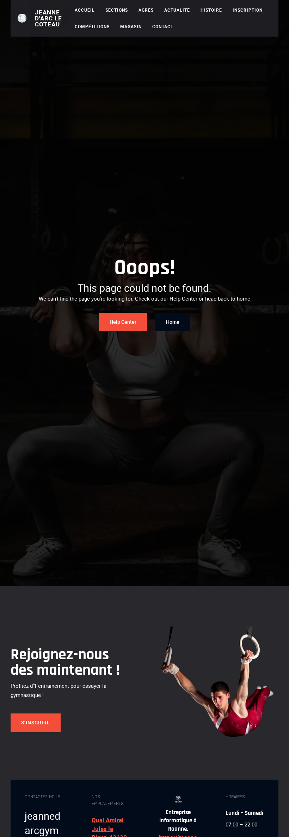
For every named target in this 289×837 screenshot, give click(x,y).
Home (172, 322)
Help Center (123, 322)
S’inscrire (35, 722)
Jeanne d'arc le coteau (48, 18)
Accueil (85, 10)
